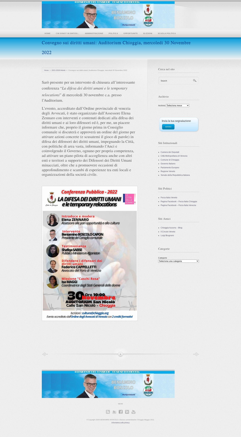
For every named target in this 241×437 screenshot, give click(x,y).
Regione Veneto (168, 171)
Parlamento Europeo (170, 167)
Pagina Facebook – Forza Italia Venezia (178, 205)
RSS (108, 412)
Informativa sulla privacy (120, 422)
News (120, 404)
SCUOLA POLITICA (167, 33)
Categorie (162, 258)
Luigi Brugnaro (167, 235)
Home (47, 33)
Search (164, 81)
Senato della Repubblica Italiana (175, 175)
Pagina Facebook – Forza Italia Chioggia (179, 201)
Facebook (121, 412)
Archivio (161, 105)
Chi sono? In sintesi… (67, 33)
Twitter (114, 412)
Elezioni (147, 33)
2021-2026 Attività (58, 70)
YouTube (133, 412)
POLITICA (113, 33)
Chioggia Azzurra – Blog (171, 228)
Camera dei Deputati (170, 152)
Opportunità (130, 33)
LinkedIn (127, 412)
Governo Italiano (168, 164)
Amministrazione (94, 33)
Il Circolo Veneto (168, 232)
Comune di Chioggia (170, 160)
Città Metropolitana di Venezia (174, 156)
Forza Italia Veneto (169, 197)
